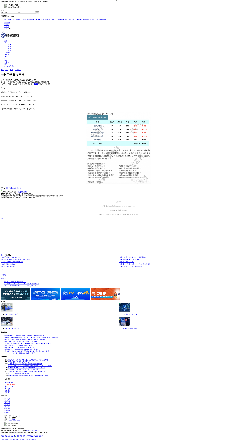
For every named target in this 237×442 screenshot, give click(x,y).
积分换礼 (16, 439)
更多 (3, 255)
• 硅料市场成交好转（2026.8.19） (12, 257)
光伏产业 (68, 19)
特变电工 (93, 19)
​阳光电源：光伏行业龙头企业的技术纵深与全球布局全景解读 (28, 360)
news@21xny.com (14, 420)
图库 (5, 58)
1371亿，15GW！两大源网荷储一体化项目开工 (19, 353)
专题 (5, 56)
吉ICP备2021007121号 (8, 436)
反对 (7, 192)
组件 (42, 19)
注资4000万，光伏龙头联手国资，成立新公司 (23, 370)
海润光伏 (61, 19)
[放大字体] (1, 79)
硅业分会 (18, 188)
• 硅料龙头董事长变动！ (126, 262)
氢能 (9, 48)
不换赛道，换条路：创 (12, 328)
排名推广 (10, 439)
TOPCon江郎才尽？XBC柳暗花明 (15, 282)
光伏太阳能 (12, 19)
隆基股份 (103, 19)
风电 (9, 46)
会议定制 (7, 405)
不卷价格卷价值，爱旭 (129, 328)
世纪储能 (7, 388)
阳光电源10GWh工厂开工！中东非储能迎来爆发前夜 (21, 284)
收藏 (15, 192)
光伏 (5, 19)
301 (39, 19)
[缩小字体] (3, 79)
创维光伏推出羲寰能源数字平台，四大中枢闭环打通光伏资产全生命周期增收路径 (31, 337)
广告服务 (21, 439)
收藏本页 (7, 23)
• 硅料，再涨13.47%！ (8, 266)
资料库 (6, 54)
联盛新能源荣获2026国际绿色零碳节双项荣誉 (19, 347)
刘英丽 (4, 275)
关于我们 (7, 401)
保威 (46, 19)
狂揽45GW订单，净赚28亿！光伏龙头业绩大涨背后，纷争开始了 (25, 339)
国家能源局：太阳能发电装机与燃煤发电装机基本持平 (22, 349)
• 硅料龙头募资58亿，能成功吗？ (129, 259)
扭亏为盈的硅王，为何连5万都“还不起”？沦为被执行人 (22, 341)
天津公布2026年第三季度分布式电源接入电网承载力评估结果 (28, 375)
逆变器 (73, 19)
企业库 (6, 62)
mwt (36, 19)
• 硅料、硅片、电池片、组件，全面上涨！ (132, 257)
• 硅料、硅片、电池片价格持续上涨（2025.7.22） (135, 266)
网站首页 (7, 399)
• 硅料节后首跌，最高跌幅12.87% (12, 262)
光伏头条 (18, 70)
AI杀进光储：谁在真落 (129, 314)
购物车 (6, 29)
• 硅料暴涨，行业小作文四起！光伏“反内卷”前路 (135, 264)
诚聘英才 (7, 403)
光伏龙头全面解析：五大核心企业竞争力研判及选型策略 (26, 368)
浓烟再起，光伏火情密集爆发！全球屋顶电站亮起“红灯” (26, 371)
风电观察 (7, 392)
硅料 (7, 188)
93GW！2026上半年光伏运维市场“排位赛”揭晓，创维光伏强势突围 (30, 366)
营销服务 (7, 408)
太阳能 (23, 19)
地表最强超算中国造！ (12, 314)
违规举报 (33, 439)
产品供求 (7, 52)
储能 (98, 19)
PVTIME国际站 (9, 66)
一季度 (18, 19)
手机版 (6, 25)
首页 (5, 41)
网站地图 (4, 439)
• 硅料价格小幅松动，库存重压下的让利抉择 (15, 259)
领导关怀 (7, 407)
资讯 (5, 43)
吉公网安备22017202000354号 (33, 436)
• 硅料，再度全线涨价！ (9, 264)
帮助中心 (7, 412)
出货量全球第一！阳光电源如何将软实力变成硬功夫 (25, 364)
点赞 (3, 192)
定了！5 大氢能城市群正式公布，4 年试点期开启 (20, 286)
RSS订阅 (27, 439)
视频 (5, 60)
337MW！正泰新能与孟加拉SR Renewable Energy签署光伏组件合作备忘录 (28, 343)
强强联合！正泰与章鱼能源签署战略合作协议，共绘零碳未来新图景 (26, 351)
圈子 (5, 64)
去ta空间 (3, 278)
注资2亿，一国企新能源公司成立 (19, 373)
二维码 (6, 27)
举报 (11, 192)
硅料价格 (12, 188)
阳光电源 (86, 19)
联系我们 (7, 410)
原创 (52, 19)
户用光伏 (80, 19)
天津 (55, 19)
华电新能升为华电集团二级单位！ (19, 362)
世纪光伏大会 (8, 386)
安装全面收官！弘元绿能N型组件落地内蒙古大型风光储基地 (24, 335)
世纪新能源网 (8, 382)
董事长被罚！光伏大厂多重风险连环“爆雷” (18, 345)
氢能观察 (7, 390)
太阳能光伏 (30, 19)
